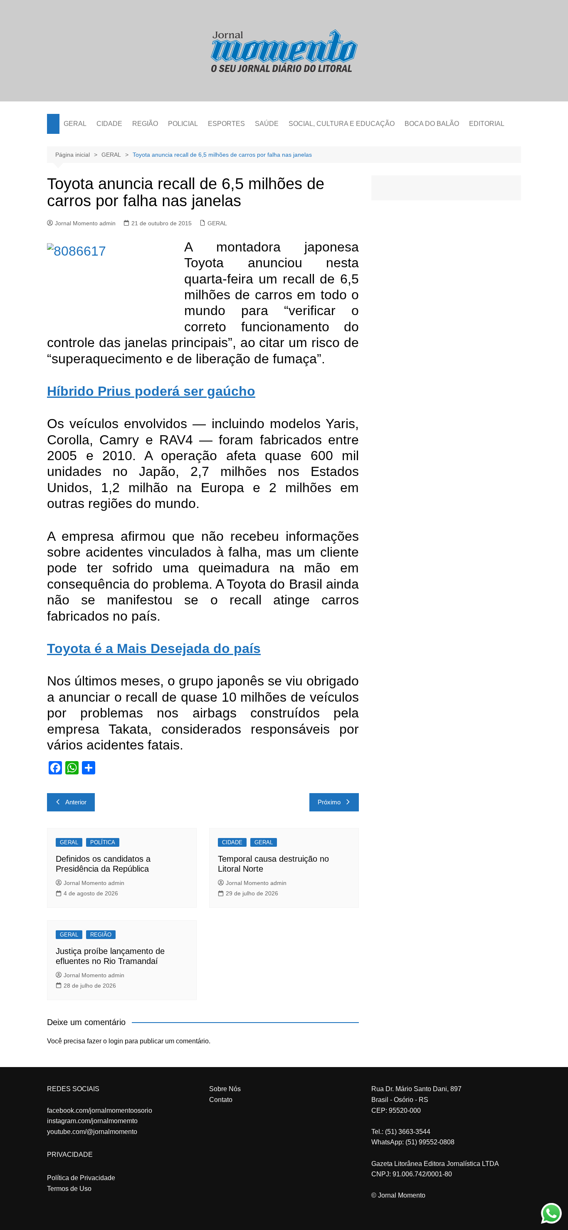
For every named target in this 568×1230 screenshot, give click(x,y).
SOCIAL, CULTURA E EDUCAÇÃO (342, 123)
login (116, 1041)
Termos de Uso (69, 1188)
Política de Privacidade (81, 1177)
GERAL (75, 123)
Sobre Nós (225, 1088)
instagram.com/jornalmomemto (92, 1120)
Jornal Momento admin (85, 223)
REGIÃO (145, 123)
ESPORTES (226, 123)
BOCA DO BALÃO (432, 123)
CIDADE (109, 123)
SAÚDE (267, 123)
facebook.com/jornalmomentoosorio (99, 1110)
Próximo (329, 802)
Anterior (75, 802)
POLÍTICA (102, 842)
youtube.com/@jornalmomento (92, 1131)
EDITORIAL (486, 123)
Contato (220, 1099)
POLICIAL (183, 123)
